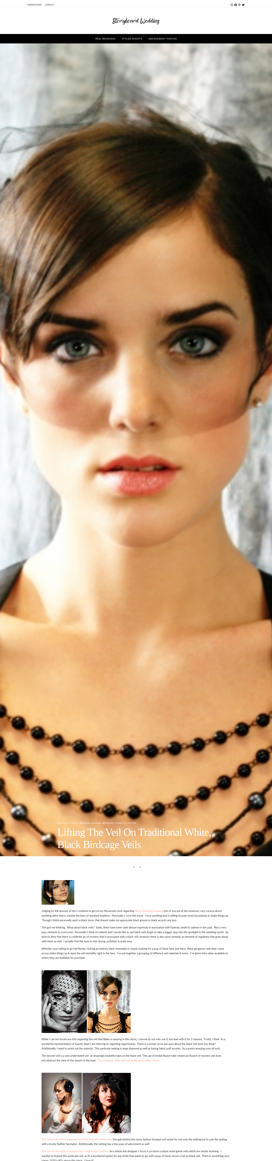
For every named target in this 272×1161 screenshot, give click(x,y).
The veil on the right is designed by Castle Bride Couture (75, 1151)
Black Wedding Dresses (148, 911)
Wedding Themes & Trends (119, 823)
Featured (63, 823)
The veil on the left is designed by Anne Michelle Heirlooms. (77, 1139)
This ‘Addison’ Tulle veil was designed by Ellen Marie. (128, 1060)
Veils (74, 823)
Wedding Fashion (90, 823)
